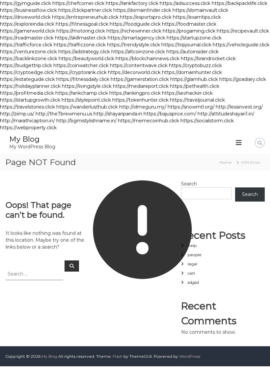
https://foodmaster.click (189, 24)
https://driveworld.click (25, 17)
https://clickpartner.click (85, 10)
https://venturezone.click (28, 52)
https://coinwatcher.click (81, 65)
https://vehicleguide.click (241, 45)
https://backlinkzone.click (28, 58)
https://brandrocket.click (208, 58)
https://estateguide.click (27, 79)
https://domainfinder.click (142, 10)
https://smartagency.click (136, 38)
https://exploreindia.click (27, 24)
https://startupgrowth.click (30, 100)
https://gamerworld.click (27, 31)
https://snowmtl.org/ (191, 107)
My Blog (24, 139)
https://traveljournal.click (197, 100)
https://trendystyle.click (133, 45)
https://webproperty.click (28, 128)
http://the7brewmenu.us (64, 114)
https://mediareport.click (141, 86)
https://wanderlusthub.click (87, 107)
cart (191, 273)
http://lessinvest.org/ (239, 107)
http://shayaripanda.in (118, 114)
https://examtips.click (197, 17)
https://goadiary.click (242, 79)
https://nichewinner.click (133, 31)
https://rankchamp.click (81, 93)
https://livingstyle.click (87, 86)
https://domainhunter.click (192, 72)
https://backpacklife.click (239, 3)
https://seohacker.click (187, 93)
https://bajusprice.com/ (170, 114)
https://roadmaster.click (27, 38)
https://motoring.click (80, 31)
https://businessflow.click (28, 10)
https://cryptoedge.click (27, 72)
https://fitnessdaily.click (82, 79)
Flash (117, 356)
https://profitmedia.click (27, 93)
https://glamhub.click (194, 79)
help (192, 245)
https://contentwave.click (139, 65)
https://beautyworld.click (86, 58)
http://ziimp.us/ (17, 114)
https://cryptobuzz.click (195, 65)
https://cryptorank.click (81, 72)
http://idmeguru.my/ (142, 107)
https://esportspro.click (146, 17)
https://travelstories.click (27, 107)
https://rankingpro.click (135, 93)
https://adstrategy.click (84, 52)
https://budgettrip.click (26, 65)
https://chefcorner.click (78, 3)
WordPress (189, 356)
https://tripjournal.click (186, 45)
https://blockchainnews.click (147, 58)
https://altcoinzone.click (138, 52)
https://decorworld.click (134, 72)
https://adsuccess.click (185, 3)
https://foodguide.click (135, 24)
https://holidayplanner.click (30, 86)
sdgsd (193, 282)
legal (192, 263)
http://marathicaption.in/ (27, 121)
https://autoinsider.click (192, 52)
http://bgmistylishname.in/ (86, 121)
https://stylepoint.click (86, 100)
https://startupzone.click (194, 38)
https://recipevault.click (243, 31)
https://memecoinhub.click (148, 121)
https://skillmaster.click (80, 38)
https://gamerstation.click (140, 79)
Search (189, 184)
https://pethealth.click (194, 86)
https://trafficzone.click (80, 45)
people (195, 254)
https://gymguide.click (25, 3)
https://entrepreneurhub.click (85, 17)
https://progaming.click (189, 31)
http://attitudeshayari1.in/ (226, 114)
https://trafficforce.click (26, 45)
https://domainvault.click (200, 10)
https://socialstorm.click (207, 121)
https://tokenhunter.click (140, 100)
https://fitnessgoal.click (82, 24)
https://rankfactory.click (132, 3)
